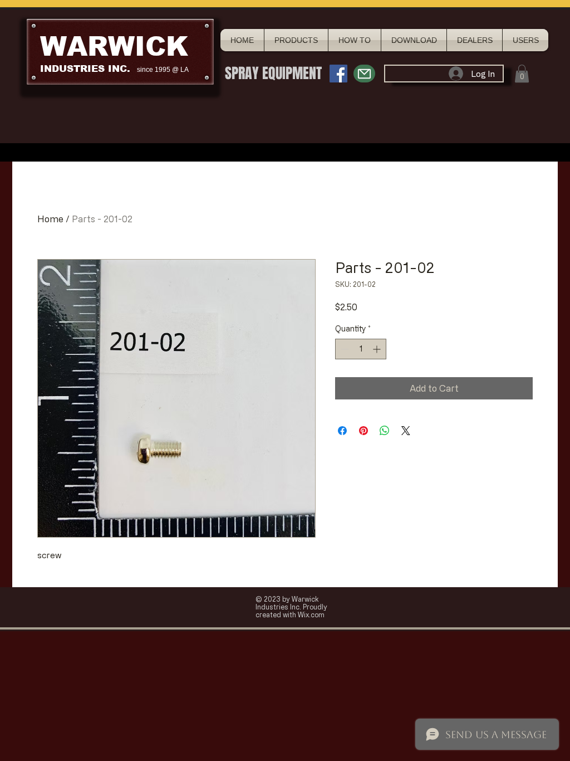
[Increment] (378, 349)
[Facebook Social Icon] (338, 73)
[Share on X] (405, 430)
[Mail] (364, 73)
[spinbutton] (361, 349)
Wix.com (311, 614)
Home (50, 219)
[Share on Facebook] (342, 430)
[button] (521, 73)
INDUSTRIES (72, 69)
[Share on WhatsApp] (384, 430)
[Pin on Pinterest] (363, 430)
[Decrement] (344, 349)
